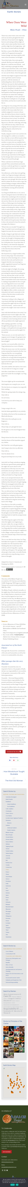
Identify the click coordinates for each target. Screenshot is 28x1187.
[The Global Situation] (16, 1028)
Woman (7, 1013)
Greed (13, 1002)
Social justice (8, 1011)
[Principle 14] (16, 1050)
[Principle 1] (11, 1034)
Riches (21, 1009)
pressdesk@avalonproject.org (8, 1167)
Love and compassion (8, 1006)
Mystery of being (16, 1006)
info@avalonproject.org (19, 1138)
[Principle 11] (22, 1044)
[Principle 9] (11, 1044)
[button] (17, 1080)
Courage (11, 998)
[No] (26, 1182)
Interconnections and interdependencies (11, 1004)
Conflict (5, 998)
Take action (18, 1011)
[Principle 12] (6, 1050)
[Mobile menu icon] (26, 5)
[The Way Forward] (11, 1055)
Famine (17, 1000)
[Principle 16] (6, 1055)
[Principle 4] (6, 1039)
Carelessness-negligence (16, 996)
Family (13, 1000)
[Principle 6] (16, 1039)
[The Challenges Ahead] (22, 1028)
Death (18, 998)
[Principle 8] (6, 1044)
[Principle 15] (22, 1050)
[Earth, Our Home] (11, 1028)
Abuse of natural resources (12, 994)
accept (12, 1184)
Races (21, 1006)
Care (7, 996)
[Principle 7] (22, 1039)
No (17, 1184)
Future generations (7, 1002)
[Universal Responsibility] (6, 1034)
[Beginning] (6, 1028)
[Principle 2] (16, 1034)
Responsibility (11, 1009)
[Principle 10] (16, 1044)
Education (7, 1000)
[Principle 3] (22, 1034)
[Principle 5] (11, 1039)
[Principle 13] (11, 1050)
